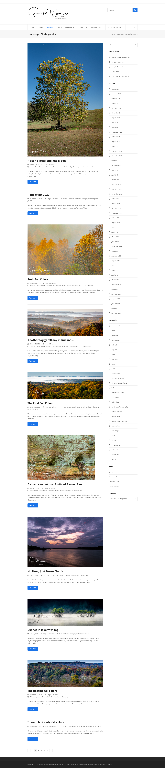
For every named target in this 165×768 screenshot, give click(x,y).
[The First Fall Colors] (65, 385)
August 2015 (115, 299)
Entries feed (113, 477)
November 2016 (116, 246)
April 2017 (114, 232)
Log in (111, 472)
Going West (115, 72)
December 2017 (116, 213)
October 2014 (115, 308)
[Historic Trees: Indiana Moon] (65, 99)
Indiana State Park (50, 167)
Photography (76, 167)
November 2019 (116, 156)
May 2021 (114, 122)
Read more (32, 182)
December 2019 (116, 151)
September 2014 (116, 313)
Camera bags (115, 340)
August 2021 (115, 118)
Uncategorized (116, 445)
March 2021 (115, 127)
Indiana (41, 167)
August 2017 (115, 223)
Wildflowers (115, 455)
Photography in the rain (119, 421)
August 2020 (115, 142)
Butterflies (114, 335)
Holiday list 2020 (38, 194)
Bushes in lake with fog (43, 630)
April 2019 (114, 175)
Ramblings (115, 431)
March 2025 (115, 89)
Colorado (114, 345)
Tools (113, 435)
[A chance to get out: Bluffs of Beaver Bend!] (61, 458)
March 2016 (115, 280)
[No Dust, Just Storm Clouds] (65, 542)
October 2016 (115, 251)
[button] (134, 27)
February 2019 (116, 184)
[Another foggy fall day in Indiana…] (65, 322)
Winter (113, 459)
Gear (113, 369)
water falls (114, 450)
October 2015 (115, 289)
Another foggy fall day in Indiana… (51, 340)
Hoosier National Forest (119, 383)
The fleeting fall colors (42, 691)
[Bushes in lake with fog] (65, 612)
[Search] (135, 10)
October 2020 (115, 137)
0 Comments (90, 167)
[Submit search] (135, 45)
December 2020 (116, 132)
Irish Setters (115, 397)
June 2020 (114, 146)
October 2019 (115, 161)
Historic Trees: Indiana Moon (47, 160)
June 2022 (114, 103)
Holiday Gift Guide (68, 199)
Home (114, 34)
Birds (113, 331)
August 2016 (115, 261)
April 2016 (114, 275)
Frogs (113, 364)
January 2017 (115, 242)
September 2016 (116, 256)
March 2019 (115, 180)
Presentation (115, 426)
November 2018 (116, 194)
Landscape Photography (124, 34)
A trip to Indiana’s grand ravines (122, 67)
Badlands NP (115, 326)
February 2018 (116, 208)
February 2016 (116, 285)
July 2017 (114, 227)
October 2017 (115, 218)
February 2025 (116, 94)
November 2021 (116, 113)
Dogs (60, 634)
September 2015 (116, 294)
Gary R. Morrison (49, 165)
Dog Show (114, 350)
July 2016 (114, 265)
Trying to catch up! (117, 62)
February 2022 (116, 108)
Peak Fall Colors (38, 279)
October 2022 (115, 99)
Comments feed (114, 482)
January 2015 (115, 304)
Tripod (113, 440)
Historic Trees (34, 167)
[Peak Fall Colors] (65, 250)
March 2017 (115, 237)
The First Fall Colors (40, 403)
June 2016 (114, 270)
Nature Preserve (75, 285)
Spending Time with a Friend (120, 57)
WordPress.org (114, 486)
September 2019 (116, 165)
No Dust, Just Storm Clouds (46, 571)
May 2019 (114, 170)
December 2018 (116, 189)
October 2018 (115, 199)
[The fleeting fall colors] (65, 673)
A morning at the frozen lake (120, 76)
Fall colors (33, 285)
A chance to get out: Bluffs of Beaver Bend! (56, 484)
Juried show (115, 402)
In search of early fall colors (46, 722)
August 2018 (115, 203)
